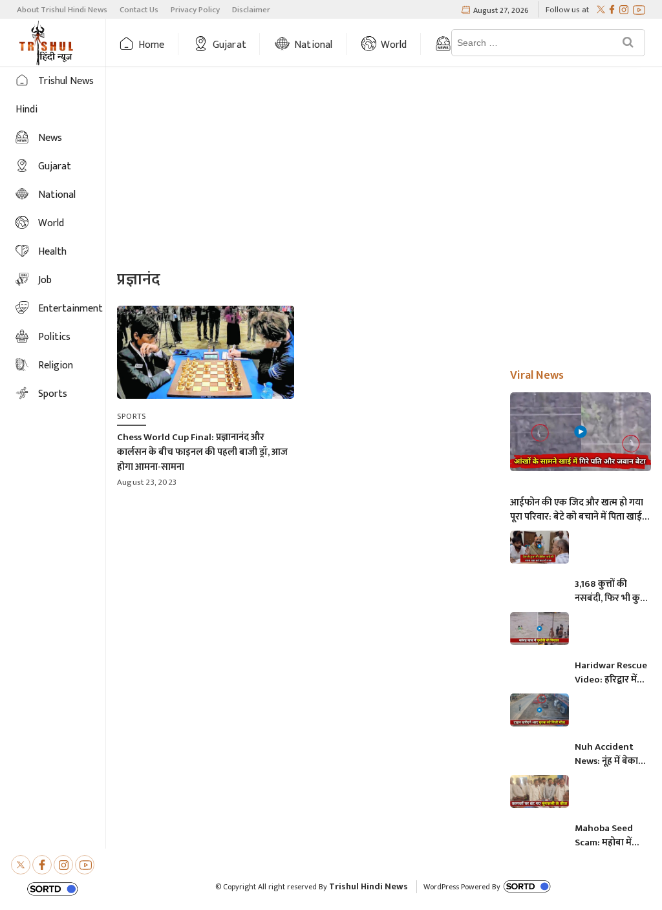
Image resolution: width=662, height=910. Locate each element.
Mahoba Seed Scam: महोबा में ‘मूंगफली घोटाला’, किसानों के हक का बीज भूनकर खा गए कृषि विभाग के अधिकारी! (608, 835)
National (313, 45)
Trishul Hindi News (368, 886)
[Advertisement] (384, 169)
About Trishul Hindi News (62, 10)
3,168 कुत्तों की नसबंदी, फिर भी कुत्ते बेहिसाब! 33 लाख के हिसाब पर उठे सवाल (610, 591)
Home (151, 45)
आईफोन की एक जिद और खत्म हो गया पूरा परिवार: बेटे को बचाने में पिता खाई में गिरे (580, 510)
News (50, 138)
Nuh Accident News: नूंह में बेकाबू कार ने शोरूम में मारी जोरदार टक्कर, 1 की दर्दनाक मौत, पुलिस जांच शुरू (610, 754)
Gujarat (229, 45)
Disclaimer (251, 10)
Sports (52, 394)
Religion (55, 365)
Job (45, 280)
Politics (54, 337)
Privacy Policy (195, 10)
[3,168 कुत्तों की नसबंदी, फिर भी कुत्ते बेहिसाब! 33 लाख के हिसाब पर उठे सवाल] (539, 547)
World (394, 45)
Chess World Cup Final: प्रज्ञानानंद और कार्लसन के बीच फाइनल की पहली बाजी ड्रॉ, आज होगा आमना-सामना (202, 452)
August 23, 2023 (146, 482)
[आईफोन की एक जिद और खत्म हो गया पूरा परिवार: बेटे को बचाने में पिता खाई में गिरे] (580, 431)
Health (52, 251)
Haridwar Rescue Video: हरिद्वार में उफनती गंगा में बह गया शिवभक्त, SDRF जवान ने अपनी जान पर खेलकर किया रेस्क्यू (611, 673)
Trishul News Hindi (55, 95)
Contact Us (139, 10)
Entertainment (70, 308)
